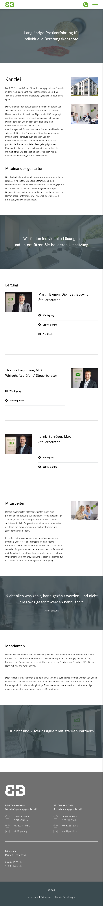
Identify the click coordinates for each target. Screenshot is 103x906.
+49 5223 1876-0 (22, 826)
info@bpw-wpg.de (22, 831)
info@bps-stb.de (69, 831)
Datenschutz (47, 897)
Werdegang (48, 316)
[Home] (9, 4)
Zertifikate (47, 334)
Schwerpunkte (49, 325)
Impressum (33, 897)
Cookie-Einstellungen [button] (65, 897)
